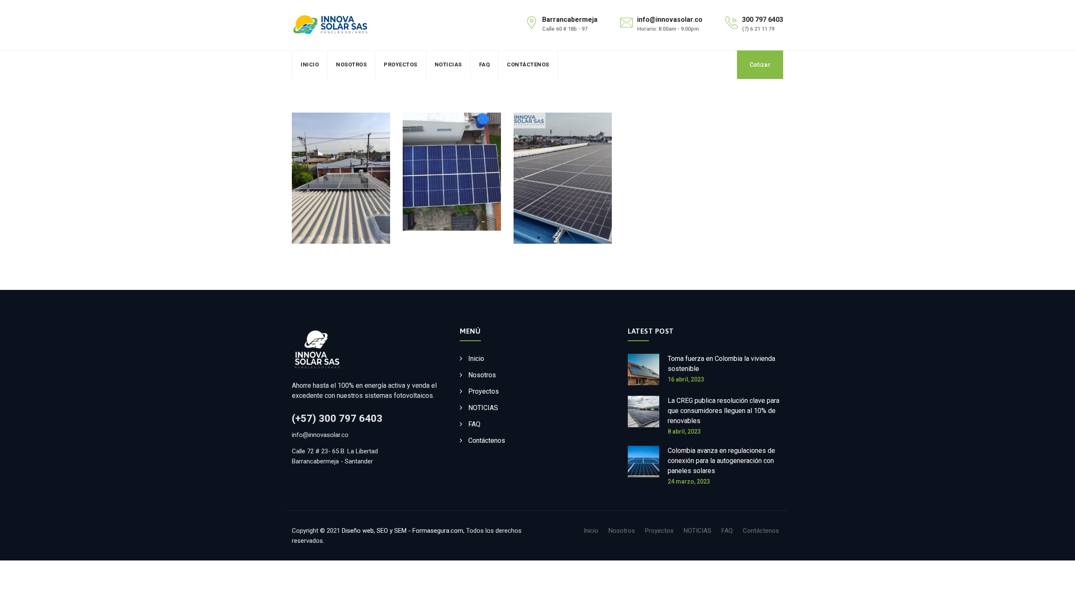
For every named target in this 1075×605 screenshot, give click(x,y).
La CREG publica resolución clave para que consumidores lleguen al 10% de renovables (723, 411)
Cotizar (760, 65)
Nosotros (351, 64)
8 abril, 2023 (684, 431)
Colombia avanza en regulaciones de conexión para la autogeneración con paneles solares (721, 461)
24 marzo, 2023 (689, 481)
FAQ (484, 64)
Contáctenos (528, 64)
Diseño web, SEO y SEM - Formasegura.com (402, 530)
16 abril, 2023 (686, 379)
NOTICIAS (448, 64)
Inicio (310, 64)
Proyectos (400, 64)
